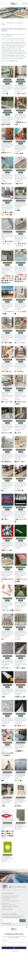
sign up (22, 920)
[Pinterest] (7, 924)
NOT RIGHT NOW (14, 951)
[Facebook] (2, 924)
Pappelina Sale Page (13, 60)
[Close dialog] (26, 927)
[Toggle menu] (2, 3)
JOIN (14, 947)
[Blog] (9, 924)
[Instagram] (4, 924)
